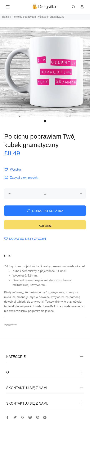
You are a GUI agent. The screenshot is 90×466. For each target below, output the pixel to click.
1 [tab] (45, 121)
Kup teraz (45, 225)
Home (5, 16)
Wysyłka (15, 169)
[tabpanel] (45, 72)
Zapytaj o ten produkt (24, 177)
